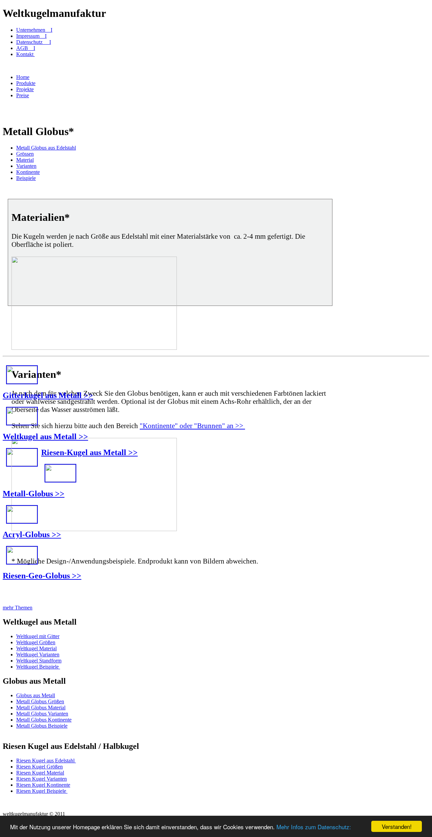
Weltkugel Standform (38, 660)
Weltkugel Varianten (37, 654)
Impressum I (31, 36)
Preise (22, 95)
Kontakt (25, 54)
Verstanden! (397, 826)
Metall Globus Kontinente (44, 720)
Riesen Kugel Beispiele (42, 791)
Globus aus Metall (35, 695)
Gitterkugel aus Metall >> (48, 395)
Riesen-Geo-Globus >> (42, 575)
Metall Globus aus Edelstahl (46, 148)
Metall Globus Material (40, 707)
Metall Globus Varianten (42, 713)
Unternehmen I (34, 30)
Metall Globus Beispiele (42, 726)
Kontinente (28, 172)
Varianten (26, 166)
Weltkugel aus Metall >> (45, 436)
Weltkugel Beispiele (38, 667)
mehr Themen (17, 607)
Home (22, 77)
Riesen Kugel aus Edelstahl (46, 760)
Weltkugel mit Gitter (37, 636)
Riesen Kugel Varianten (41, 779)
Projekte (25, 89)
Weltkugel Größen (35, 642)
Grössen (25, 154)
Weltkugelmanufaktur (54, 13)
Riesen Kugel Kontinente (43, 785)
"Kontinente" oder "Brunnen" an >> (192, 425)
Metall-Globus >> (33, 493)
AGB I (25, 48)
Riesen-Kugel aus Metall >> (89, 452)
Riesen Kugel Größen (39, 766)
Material (25, 160)
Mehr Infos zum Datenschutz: (313, 826)
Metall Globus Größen (40, 701)
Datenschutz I (33, 42)
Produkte (25, 83)
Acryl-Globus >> (32, 534)
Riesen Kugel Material (40, 773)
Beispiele (26, 178)
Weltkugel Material (36, 648)
